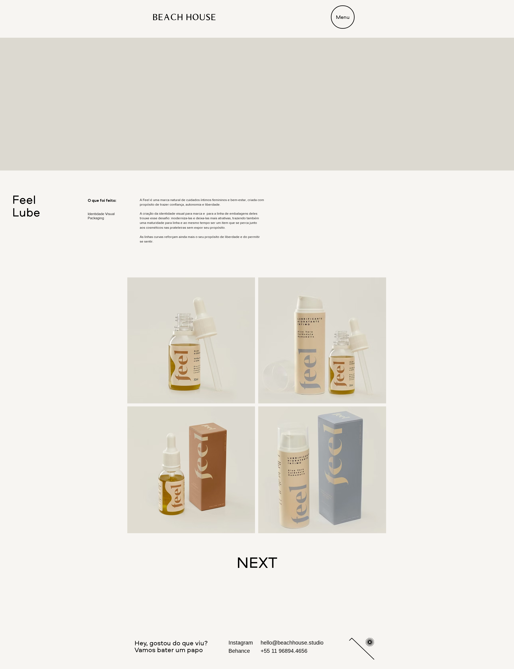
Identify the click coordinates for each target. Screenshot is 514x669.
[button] (343, 17)
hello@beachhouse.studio (292, 643)
